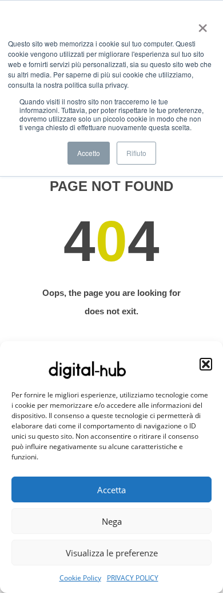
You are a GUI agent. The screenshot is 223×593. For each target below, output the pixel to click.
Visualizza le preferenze (112, 553)
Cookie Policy (80, 578)
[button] (206, 364)
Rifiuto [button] (136, 153)
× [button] (200, 24)
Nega (112, 521)
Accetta (111, 490)
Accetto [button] (88, 153)
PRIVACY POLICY (132, 578)
